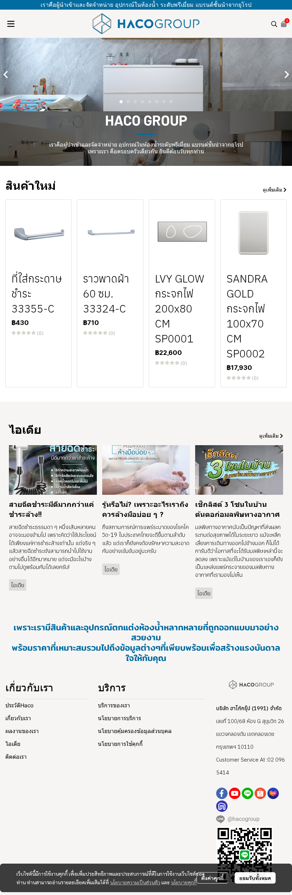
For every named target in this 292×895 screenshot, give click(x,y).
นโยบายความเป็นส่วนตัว (135, 882)
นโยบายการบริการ (119, 719)
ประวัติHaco (19, 706)
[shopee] (260, 794)
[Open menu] (11, 24)
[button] (274, 24)
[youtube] (234, 794)
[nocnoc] (222, 807)
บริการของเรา (114, 706)
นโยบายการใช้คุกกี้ (120, 745)
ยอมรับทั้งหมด (255, 878)
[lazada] (273, 794)
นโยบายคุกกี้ (184, 882)
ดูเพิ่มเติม (273, 191)
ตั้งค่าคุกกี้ (212, 878)
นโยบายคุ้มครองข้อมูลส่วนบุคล (135, 732)
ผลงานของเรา (22, 732)
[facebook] (222, 794)
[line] (247, 794)
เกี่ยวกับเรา (18, 719)
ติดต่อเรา (16, 758)
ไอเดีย (12, 745)
